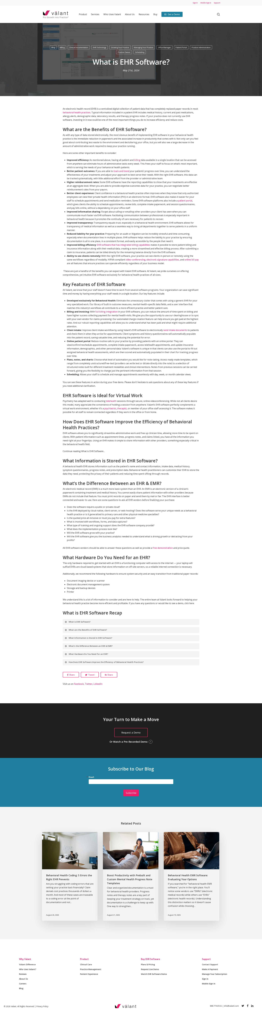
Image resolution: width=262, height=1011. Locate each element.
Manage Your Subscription (214, 974)
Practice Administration (201, 47)
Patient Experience (89, 974)
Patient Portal (181, 47)
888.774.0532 (216, 1006)
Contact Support (210, 964)
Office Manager (164, 47)
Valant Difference (27, 964)
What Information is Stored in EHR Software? (90, 638)
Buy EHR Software (150, 959)
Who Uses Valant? (27, 969)
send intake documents (175, 330)
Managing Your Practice (143, 47)
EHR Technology (99, 47)
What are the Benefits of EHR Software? (88, 630)
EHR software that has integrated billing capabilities (123, 244)
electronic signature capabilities (163, 259)
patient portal (185, 200)
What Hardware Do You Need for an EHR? (88, 654)
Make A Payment (210, 969)
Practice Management (90, 969)
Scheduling (139, 52)
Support (206, 959)
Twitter (88, 683)
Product (84, 959)
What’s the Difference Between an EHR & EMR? (91, 646)
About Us (23, 979)
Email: (91, 777)
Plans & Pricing (148, 964)
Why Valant (25, 959)
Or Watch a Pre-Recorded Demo (129, 741)
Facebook (79, 683)
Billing (62, 47)
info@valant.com (231, 1006)
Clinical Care (86, 964)
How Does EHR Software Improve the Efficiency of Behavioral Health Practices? (106, 662)
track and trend (121, 171)
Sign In (205, 979)
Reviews (22, 974)
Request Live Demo (150, 969)
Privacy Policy (42, 1006)
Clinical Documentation (78, 47)
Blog (53, 47)
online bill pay (191, 259)
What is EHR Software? (79, 621)
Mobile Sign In (208, 983)
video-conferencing (135, 259)
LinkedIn (97, 683)
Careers (22, 983)
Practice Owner (124, 52)
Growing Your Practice (120, 47)
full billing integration (106, 311)
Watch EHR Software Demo (154, 974)
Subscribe (131, 792)
